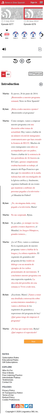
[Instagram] (31, 406)
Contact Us (7, 382)
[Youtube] (18, 406)
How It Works (8, 373)
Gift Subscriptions (10, 362)
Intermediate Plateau (11, 377)
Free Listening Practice (12, 375)
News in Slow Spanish (6, 3)
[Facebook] (13, 406)
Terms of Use (8, 395)
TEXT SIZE (4, 71)
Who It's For (7, 370)
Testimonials (7, 380)
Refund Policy (8, 397)
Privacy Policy (8, 390)
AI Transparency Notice (12, 393)
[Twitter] (26, 406)
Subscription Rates (10, 358)
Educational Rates (10, 360)
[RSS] (22, 406)
